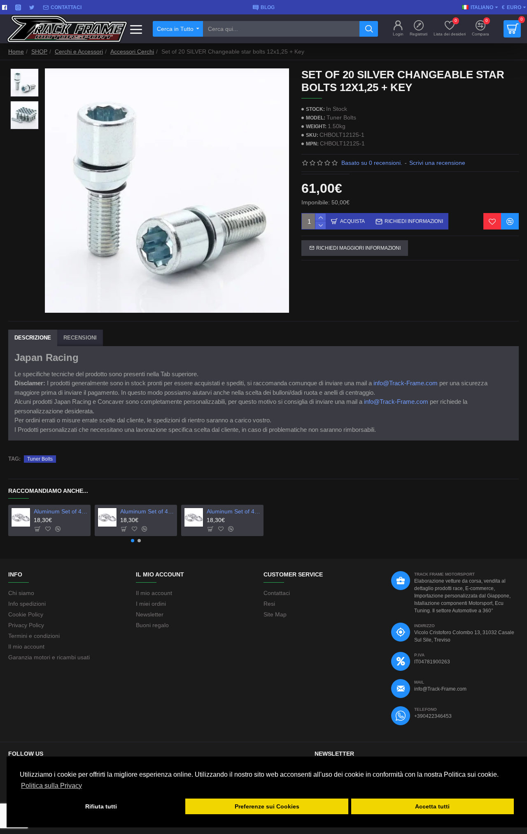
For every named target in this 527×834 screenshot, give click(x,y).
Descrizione (32, 338)
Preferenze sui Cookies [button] (267, 806)
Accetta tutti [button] (432, 806)
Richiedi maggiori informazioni (358, 248)
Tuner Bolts (40, 459)
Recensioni (80, 338)
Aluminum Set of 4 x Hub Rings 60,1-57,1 (147, 511)
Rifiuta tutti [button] (101, 806)
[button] (132, 540)
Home (16, 51)
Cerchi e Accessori (79, 51)
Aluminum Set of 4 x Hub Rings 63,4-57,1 (234, 511)
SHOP (39, 51)
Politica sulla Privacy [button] (51, 785)
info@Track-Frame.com (405, 383)
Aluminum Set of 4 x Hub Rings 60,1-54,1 (61, 511)
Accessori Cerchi (132, 51)
